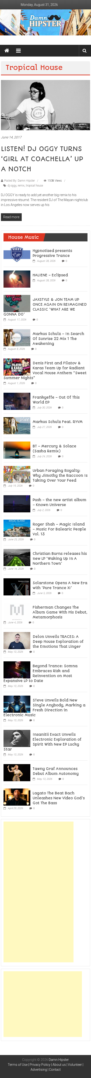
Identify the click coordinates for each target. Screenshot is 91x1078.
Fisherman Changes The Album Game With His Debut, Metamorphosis (60, 612)
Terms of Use (18, 1065)
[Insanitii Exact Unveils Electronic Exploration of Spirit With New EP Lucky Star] (17, 738)
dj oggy (11, 185)
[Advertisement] (39, 892)
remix (21, 185)
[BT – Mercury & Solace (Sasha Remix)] (17, 450)
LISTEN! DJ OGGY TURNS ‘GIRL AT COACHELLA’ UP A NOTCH (42, 159)
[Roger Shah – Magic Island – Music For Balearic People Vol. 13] (17, 528)
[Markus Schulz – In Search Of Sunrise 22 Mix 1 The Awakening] (17, 337)
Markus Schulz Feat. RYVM (58, 422)
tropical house (34, 185)
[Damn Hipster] (45, 22)
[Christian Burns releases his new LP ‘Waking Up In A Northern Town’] (17, 557)
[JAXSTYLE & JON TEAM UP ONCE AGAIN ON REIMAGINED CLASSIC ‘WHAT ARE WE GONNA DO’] (17, 303)
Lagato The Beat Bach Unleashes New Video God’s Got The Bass (59, 798)
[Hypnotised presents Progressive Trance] (17, 254)
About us (59, 1065)
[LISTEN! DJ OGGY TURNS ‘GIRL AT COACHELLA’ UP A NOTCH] (45, 105)
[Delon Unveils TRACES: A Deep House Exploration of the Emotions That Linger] (17, 640)
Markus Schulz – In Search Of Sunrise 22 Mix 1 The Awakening (58, 339)
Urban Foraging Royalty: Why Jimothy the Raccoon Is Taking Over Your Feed (60, 476)
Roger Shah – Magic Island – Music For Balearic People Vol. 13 (59, 529)
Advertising (39, 1069)
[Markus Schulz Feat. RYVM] (17, 425)
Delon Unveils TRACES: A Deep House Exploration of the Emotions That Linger (58, 642)
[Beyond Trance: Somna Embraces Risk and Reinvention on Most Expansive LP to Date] (17, 669)
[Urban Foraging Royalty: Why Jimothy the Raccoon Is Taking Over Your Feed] (17, 474)
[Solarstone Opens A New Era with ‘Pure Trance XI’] (17, 586)
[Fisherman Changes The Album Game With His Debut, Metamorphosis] (17, 611)
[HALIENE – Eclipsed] (17, 279)
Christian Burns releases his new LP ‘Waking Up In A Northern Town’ (60, 559)
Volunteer (75, 1065)
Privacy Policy (40, 1065)
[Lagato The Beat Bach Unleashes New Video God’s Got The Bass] (17, 797)
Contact (55, 1069)
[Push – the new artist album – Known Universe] (17, 503)
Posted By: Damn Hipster (19, 180)
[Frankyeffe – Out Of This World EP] (17, 401)
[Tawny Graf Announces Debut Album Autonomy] (17, 772)
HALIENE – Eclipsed (50, 275)
